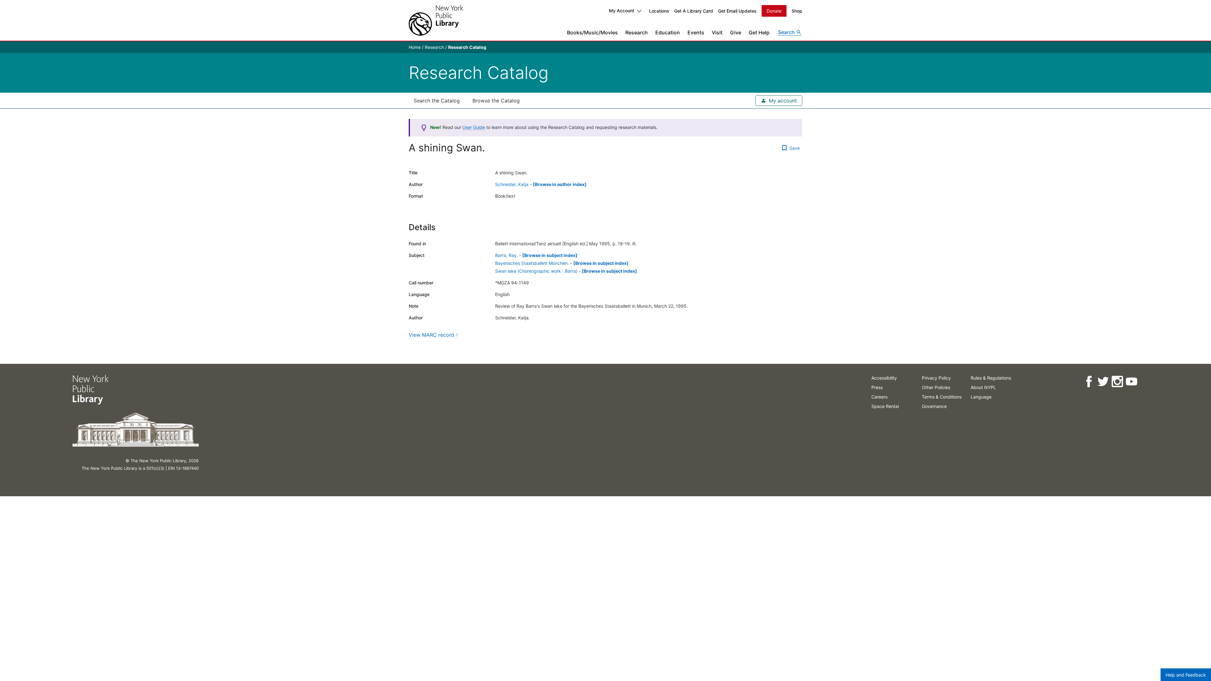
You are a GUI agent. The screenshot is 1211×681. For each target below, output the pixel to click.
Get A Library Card (693, 11)
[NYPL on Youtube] (1131, 382)
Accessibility (884, 378)
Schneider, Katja (512, 184)
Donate (774, 11)
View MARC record (431, 335)
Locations (659, 11)
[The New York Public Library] (436, 20)
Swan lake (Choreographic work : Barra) (536, 271)
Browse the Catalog (496, 100)
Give (735, 32)
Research (636, 32)
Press (877, 387)
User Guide (473, 127)
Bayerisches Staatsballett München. (532, 263)
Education (667, 32)
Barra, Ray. (506, 255)
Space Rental (885, 406)
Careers (879, 396)
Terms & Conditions (942, 396)
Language (981, 396)
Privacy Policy (936, 378)
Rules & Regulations (991, 378)
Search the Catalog (437, 100)
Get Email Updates (737, 11)
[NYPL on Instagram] (1117, 382)
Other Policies (936, 387)
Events (695, 32)
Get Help (759, 32)
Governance (934, 406)
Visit (717, 32)
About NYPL (983, 387)
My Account (621, 10)
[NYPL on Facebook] (1089, 382)
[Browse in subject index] (549, 255)
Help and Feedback (1186, 675)
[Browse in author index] (560, 184)
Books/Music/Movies (592, 32)
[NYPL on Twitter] (1103, 382)
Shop (797, 11)
